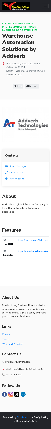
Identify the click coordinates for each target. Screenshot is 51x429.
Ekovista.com (24, 417)
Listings (8, 23)
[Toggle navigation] (45, 6)
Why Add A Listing (12, 344)
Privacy (6, 334)
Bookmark (33, 86)
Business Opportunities (20, 30)
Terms (5, 339)
